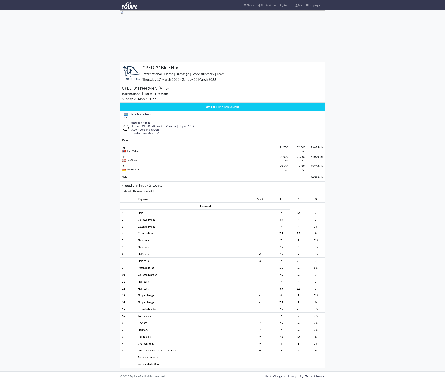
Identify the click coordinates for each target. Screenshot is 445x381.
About (267, 376)
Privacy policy (295, 376)
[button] (314, 5)
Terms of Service (314, 376)
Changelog (279, 376)
